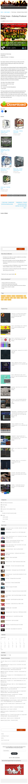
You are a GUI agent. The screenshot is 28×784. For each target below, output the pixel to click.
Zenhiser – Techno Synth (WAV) (11, 557)
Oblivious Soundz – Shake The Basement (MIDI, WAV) (15, 561)
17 (1, 645)
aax (14, 297)
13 (12, 643)
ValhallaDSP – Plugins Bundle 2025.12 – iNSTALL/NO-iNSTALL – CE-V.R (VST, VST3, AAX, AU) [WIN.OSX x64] (19, 437)
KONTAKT (8, 295)
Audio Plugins (4, 504)
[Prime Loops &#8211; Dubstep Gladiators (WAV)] (6, 123)
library (18, 297)
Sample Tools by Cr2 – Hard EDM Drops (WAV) (14, 616)
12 (8, 643)
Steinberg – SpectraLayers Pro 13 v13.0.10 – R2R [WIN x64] (16, 697)
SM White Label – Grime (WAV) (11, 607)
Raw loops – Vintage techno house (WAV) (13, 578)
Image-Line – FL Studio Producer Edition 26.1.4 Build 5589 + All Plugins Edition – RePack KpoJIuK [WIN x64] (18, 315)
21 (16, 645)
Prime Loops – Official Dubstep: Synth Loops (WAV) (5, 150)
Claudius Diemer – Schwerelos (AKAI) (11, 720)
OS (2, 511)
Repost (13, 295)
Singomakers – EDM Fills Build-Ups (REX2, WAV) (14, 599)
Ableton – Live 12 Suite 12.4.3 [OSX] (10, 709)
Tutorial (3, 521)
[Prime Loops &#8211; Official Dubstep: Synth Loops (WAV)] (6, 142)
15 (20, 643)
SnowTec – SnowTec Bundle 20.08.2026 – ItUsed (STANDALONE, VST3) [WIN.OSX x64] (19, 400)
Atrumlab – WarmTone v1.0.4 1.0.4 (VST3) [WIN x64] (17, 678)
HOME (2, 733)
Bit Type (3, 506)
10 (1, 643)
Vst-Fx (3, 297)
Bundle (9, 299)
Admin (3, 21)
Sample (3, 515)
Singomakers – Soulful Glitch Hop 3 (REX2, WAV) (14, 603)
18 (4, 645)
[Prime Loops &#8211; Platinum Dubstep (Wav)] (6, 161)
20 (12, 645)
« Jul (1, 649)
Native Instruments (19, 295)
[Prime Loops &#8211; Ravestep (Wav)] (6, 180)
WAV (22, 297)
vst (24, 295)
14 (16, 643)
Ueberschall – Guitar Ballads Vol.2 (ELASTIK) (13, 628)
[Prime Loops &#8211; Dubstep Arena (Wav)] (19, 123)
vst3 (11, 297)
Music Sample (5, 519)
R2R (5, 299)
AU (2, 299)
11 (4, 643)
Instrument (3, 295)
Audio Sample (7, 12)
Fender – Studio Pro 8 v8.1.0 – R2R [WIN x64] (11, 718)
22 (20, 645)
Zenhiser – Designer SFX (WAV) (11, 586)
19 (8, 645)
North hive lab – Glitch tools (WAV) (11, 620)
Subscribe (14, 753)
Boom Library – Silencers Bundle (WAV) (12, 582)
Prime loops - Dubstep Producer (19, 195)
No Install (7, 297)
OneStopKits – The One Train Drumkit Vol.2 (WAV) (14, 565)
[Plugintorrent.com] (14, 5)
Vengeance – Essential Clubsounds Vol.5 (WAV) (14, 624)
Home (2, 12)
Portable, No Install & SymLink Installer (9, 513)
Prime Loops (10, 195)
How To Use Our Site (5, 740)
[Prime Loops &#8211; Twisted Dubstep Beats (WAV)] (19, 161)
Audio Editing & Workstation (7, 502)
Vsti (25, 297)
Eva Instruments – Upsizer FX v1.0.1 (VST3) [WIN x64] (15, 532)
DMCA (2, 738)
